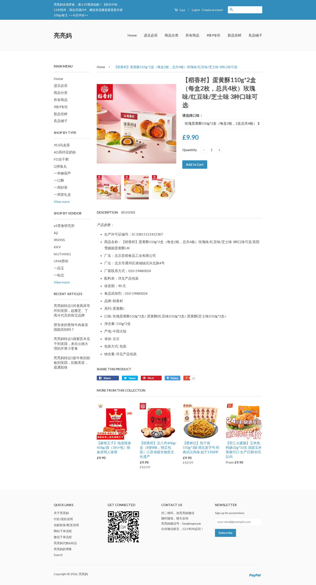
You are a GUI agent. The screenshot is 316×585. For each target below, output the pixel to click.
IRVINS (59, 240)
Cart (182, 10)
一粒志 (59, 275)
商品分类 (171, 35)
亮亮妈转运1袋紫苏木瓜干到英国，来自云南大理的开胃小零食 (72, 343)
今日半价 (79, 15)
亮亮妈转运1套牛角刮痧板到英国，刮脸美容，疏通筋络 (72, 362)
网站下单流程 (63, 531)
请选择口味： (192, 115)
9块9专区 (213, 35)
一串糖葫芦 (62, 173)
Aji (56, 233)
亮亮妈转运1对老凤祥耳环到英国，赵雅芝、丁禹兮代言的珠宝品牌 (72, 310)
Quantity (189, 150)
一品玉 (59, 268)
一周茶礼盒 (62, 194)
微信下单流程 (63, 537)
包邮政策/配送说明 (66, 525)
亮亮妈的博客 (63, 549)
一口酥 (59, 180)
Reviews (128, 212)
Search (58, 555)
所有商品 (192, 35)
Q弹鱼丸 (60, 166)
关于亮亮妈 (61, 513)
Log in (196, 10)
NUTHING (62, 254)
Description (107, 212)
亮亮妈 (63, 35)
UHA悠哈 (61, 261)
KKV (57, 247)
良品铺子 (255, 35)
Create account (212, 10)
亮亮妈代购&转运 (65, 543)
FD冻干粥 (61, 159)
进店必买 (151, 35)
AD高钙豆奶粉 (65, 152)
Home (132, 35)
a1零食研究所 (64, 226)
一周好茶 (60, 187)
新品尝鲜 (234, 35)
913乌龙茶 (62, 145)
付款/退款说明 (63, 519)
